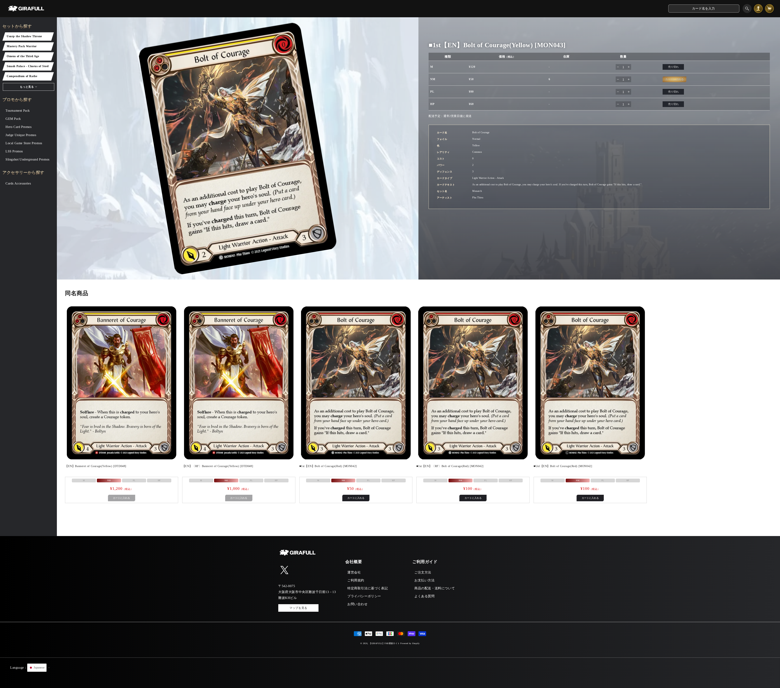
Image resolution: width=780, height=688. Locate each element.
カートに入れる (355, 498)
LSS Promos (14, 151)
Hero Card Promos (18, 127)
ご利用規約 (355, 580)
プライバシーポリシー (364, 596)
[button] (390, 672)
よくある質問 (424, 596)
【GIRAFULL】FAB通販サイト (384, 643)
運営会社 (354, 572)
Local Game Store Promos (23, 143)
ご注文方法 (422, 572)
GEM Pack (13, 118)
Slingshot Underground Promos (27, 159)
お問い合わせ (357, 604)
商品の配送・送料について (434, 588)
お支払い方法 (424, 580)
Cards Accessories (18, 183)
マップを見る (298, 607)
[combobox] (703, 8)
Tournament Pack (17, 110)
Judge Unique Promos (20, 135)
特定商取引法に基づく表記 (367, 588)
